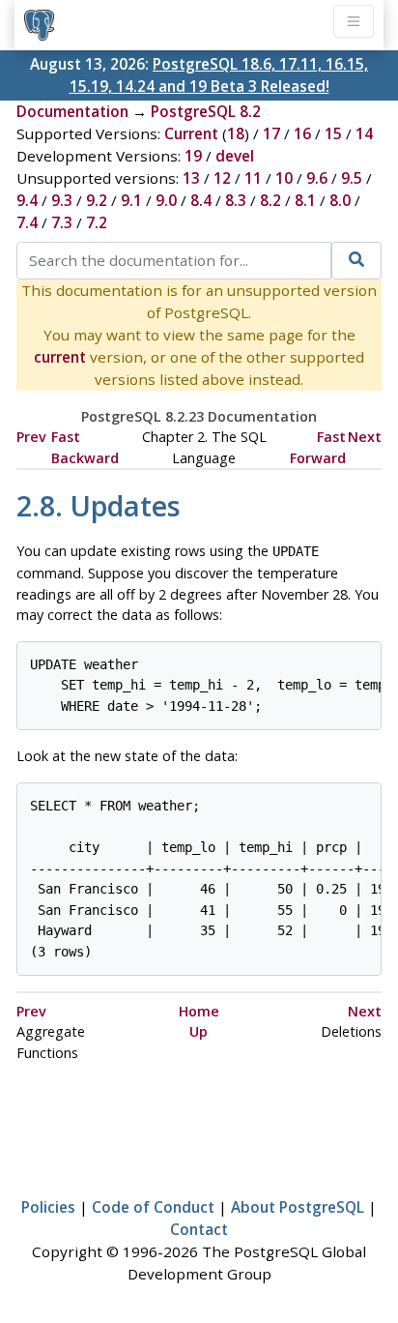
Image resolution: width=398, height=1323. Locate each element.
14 (364, 133)
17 (271, 133)
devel (234, 155)
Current (191, 133)
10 (284, 178)
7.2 (96, 222)
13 (191, 178)
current (60, 357)
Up (198, 1031)
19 (193, 155)
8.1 (305, 200)
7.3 (61, 222)
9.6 (316, 178)
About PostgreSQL (297, 1207)
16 (302, 133)
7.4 (27, 222)
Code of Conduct (153, 1207)
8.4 (201, 200)
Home (199, 1011)
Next (365, 436)
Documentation (72, 111)
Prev (31, 436)
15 (333, 133)
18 (235, 133)
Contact (199, 1229)
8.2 (270, 200)
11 (253, 178)
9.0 (166, 200)
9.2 (96, 200)
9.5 (351, 178)
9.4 (27, 200)
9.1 (131, 200)
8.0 (340, 200)
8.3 (235, 200)
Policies (48, 1207)
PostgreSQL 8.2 (206, 111)
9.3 (61, 200)
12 (222, 178)
